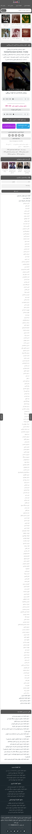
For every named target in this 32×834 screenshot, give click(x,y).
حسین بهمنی (26, 340)
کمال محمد (26, 581)
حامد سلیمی (26, 333)
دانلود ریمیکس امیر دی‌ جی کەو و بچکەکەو (18, 741)
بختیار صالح (26, 307)
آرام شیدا (27, 208)
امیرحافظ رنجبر (26, 284)
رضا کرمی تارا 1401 (20, 154)
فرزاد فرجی (27, 523)
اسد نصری (27, 259)
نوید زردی (27, 675)
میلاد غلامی (26, 657)
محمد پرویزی (26, 614)
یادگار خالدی (26, 693)
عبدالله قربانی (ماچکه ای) (23, 472)
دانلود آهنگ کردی (26, 695)
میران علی (27, 650)
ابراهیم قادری (26, 231)
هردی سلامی (26, 683)
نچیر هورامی (26, 667)
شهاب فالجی (26, 452)
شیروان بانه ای (26, 454)
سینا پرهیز (27, 434)
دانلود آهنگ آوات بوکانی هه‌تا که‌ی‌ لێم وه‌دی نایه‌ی (17, 759)
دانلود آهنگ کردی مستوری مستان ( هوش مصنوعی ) (16, 749)
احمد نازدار (27, 246)
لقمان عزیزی (26, 596)
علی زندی (27, 495)
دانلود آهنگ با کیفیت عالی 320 (15, 120)
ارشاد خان (27, 256)
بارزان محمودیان (25, 302)
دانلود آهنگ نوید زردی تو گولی (21, 721)
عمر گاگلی (27, 510)
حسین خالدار (26, 343)
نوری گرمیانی (26, 673)
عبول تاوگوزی (26, 475)
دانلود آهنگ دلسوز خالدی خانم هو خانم (19, 744)
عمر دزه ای (27, 508)
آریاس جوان (26, 216)
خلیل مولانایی (26, 368)
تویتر (19, 135)
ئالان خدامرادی (26, 228)
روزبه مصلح (26, 404)
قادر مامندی (26, 551)
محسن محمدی (26, 609)
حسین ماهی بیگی (25, 348)
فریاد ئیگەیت (26, 541)
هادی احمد (26, 678)
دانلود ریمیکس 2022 (24, 152)
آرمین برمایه (26, 213)
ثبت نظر (16, 191)
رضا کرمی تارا (16, 144)
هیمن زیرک (26, 690)
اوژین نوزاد (26, 292)
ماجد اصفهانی (26, 599)
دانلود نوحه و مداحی (25, 703)
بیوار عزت (27, 315)
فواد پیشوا (26, 546)
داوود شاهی (26, 371)
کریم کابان (27, 571)
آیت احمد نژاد (26, 223)
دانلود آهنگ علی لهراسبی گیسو (16, 773)
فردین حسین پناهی (25, 515)
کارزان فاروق (26, 558)
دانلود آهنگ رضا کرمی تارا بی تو (16, 812)
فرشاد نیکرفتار (26, 533)
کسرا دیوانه (26, 573)
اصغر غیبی (26, 267)
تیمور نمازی (26, 325)
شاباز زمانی (27, 442)
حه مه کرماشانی (25, 363)
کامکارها (27, 568)
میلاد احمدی (26, 655)
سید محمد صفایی (25, 429)
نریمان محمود (26, 670)
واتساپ (12, 135)
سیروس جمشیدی (25, 431)
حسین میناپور (26, 350)
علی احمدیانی (26, 492)
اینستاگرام (21, 831)
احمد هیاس (26, 249)
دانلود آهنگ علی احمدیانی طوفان (16, 803)
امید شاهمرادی (26, 277)
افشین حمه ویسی (25, 269)
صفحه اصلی (27, 5)
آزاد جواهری (26, 218)
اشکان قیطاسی (26, 264)
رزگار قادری (27, 386)
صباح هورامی (26, 459)
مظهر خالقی (26, 637)
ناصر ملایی (26, 662)
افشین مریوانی (26, 272)
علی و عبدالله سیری (25, 505)
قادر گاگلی (27, 548)
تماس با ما (10, 5)
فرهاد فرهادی (26, 538)
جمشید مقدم (26, 330)
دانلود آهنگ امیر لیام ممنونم (16, 810)
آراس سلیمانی (26, 203)
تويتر (14, 831)
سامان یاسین (26, 419)
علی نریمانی (26, 500)
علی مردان (27, 497)
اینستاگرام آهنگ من (8, 126)
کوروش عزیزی (26, 584)
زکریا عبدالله (26, 414)
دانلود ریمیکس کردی (23, 144)
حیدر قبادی (26, 365)
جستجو (3, 10)
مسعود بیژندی (25, 629)
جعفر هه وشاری (25, 327)
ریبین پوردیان (26, 406)
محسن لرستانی (26, 607)
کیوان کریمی (26, 586)
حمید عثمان (26, 358)
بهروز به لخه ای (25, 310)
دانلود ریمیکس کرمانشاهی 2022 (11, 152)
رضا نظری (27, 398)
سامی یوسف (26, 421)
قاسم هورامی (26, 553)
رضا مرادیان (26, 396)
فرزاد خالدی (26, 520)
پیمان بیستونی (25, 322)
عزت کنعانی (26, 485)
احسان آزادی (26, 236)
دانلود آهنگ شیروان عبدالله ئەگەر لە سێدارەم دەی (16, 752)
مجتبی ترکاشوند (25, 601)
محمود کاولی (26, 627)
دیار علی (27, 376)
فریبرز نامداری (26, 543)
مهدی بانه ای (26, 642)
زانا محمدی (26, 411)
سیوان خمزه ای (26, 436)
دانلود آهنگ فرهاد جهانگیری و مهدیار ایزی (16, 808)
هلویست (27, 685)
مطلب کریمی (26, 634)
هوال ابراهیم (26, 688)
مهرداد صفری (26, 647)
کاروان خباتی (26, 561)
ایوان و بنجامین (25, 294)
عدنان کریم (26, 482)
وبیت (10, 827)
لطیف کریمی (26, 594)
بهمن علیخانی (26, 312)
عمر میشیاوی (26, 513)
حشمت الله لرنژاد (25, 353)
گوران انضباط (26, 591)
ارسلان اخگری (26, 254)
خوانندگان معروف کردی (24, 201)
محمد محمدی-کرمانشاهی (23, 624)
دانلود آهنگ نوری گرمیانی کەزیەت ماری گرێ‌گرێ (17, 746)
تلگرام (9, 135)
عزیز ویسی (26, 487)
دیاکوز (27, 378)
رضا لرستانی (26, 393)
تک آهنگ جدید (26, 198)
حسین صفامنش (25, 345)
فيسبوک (8, 831)
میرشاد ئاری (26, 652)
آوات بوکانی (26, 221)
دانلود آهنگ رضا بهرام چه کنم (16, 780)
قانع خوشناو (26, 556)
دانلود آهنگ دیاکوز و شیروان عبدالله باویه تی (18, 719)
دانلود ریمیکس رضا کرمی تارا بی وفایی (17, 45)
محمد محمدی (26, 622)
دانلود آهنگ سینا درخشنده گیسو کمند (16, 775)
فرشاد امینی (26, 528)
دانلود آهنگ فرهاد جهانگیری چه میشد (16, 805)
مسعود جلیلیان (25, 632)
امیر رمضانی (26, 282)
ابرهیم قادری (26, 234)
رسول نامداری (26, 388)
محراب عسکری (26, 604)
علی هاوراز (27, 502)
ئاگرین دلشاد (26, 226)
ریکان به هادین (25, 409)
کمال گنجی (27, 579)
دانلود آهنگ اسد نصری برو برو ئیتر (20, 716)
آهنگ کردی (18, 5)
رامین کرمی (26, 383)
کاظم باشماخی (26, 566)
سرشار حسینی (26, 426)
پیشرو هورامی (26, 320)
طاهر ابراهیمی (26, 464)
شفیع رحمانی (26, 449)
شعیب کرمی (26, 447)
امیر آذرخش (26, 279)
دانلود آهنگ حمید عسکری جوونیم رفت (16, 777)
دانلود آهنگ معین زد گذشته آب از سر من (16, 770)
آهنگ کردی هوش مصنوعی (23, 196)
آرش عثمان (26, 211)
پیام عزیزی (26, 317)
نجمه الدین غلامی (25, 665)
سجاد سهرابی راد (25, 424)
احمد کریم (27, 244)
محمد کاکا (27, 617)
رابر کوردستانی (26, 381)
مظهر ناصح (26, 639)
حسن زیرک (26, 335)
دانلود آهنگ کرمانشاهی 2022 (13, 149)
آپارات (24, 831)
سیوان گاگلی (26, 439)
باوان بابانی (26, 305)
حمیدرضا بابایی (25, 360)
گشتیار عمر (26, 589)
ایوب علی (27, 297)
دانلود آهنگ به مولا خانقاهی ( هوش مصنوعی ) (17, 739)
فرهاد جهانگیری (25, 536)
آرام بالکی (27, 206)
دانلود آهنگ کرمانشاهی (24, 698)
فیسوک (22, 135)
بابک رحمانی (26, 299)
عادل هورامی (26, 467)
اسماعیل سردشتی (25, 261)
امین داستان (26, 287)
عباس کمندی (26, 470)
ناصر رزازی (27, 660)
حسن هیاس (26, 338)
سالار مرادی (26, 416)
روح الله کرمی (26, 401)
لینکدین (16, 135)
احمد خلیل (27, 241)
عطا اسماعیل (26, 490)
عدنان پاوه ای (26, 480)
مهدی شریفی (26, 645)
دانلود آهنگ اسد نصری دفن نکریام (20, 726)
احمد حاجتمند (26, 239)
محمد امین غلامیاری (25, 612)
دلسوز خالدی (26, 373)
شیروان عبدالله (26, 457)
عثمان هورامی (26, 477)
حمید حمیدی (26, 355)
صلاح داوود (26, 462)
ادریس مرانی (26, 251)
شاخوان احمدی (26, 444)
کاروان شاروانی (26, 563)
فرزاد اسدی (26, 518)
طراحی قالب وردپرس (18, 827)
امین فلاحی (26, 289)
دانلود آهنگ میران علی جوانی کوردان (20, 724)
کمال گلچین (26, 576)
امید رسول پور (26, 274)
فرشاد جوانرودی (25, 530)
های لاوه (27, 680)
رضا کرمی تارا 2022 (12, 154)
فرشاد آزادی (26, 525)
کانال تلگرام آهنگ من (22, 126)
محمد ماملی (26, 619)
